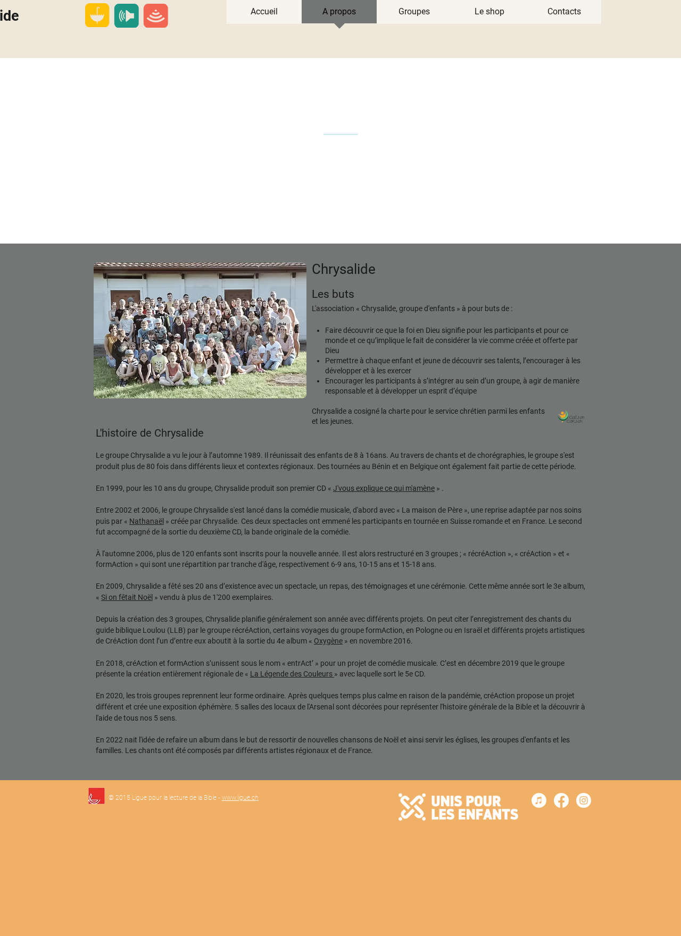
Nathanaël (146, 521)
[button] (414, 15)
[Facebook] (561, 800)
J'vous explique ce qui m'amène (384, 488)
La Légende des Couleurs (292, 674)
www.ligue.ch (240, 797)
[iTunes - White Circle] (538, 800)
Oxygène (328, 641)
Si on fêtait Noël (127, 597)
